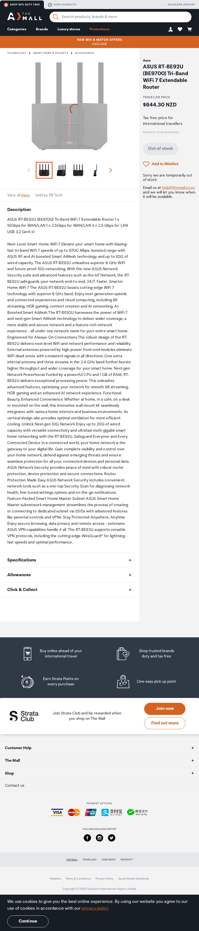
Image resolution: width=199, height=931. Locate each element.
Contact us (14, 785)
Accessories (84, 53)
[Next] (109, 170)
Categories (16, 29)
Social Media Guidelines (133, 878)
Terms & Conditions (78, 878)
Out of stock (160, 148)
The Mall (72, 859)
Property (127, 859)
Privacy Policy (104, 878)
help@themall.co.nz (178, 188)
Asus (25, 195)
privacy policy (95, 908)
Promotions (99, 29)
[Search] (56, 17)
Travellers (90, 859)
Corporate (108, 859)
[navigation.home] (24, 17)
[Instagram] (99, 838)
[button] (170, 29)
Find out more (165, 723)
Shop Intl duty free (25, 4)
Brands (42, 29)
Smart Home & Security (50, 53)
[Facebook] (87, 838)
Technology (16, 53)
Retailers (55, 878)
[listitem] (57, 654)
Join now (165, 708)
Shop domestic (65, 4)
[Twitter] (111, 838)
